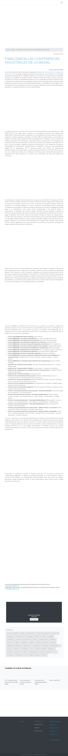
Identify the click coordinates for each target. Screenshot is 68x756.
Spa (25, 655)
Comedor (10, 639)
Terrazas (52, 639)
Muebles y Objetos (35, 642)
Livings (43, 636)
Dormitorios (20, 636)
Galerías (50, 636)
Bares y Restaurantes (28, 633)
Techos (44, 655)
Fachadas (10, 636)
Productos (54, 728)
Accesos (10, 652)
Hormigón (55, 633)
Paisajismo (18, 645)
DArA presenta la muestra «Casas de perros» (25, 682)
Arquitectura (39, 724)
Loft (55, 652)
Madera (53, 642)
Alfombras (45, 645)
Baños (17, 633)
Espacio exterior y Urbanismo (45, 648)
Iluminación (46, 633)
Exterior (37, 727)
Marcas (52, 725)
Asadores (36, 645)
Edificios (46, 642)
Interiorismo (38, 731)
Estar (38, 633)
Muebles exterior (34, 655)
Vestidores (18, 655)
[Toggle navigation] (61, 2)
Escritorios (27, 639)
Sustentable (24, 648)
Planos (37, 636)
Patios (9, 642)
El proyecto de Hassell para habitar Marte (41, 682)
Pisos (32, 648)
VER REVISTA (34, 619)
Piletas (35, 639)
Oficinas (18, 639)
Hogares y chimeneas (20, 642)
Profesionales (55, 721)
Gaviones (10, 655)
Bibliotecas (27, 645)
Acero (24, 652)
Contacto (53, 734)
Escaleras (29, 636)
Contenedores (33, 652)
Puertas (15, 648)
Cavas (9, 648)
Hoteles (17, 652)
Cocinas (10, 633)
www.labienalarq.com (12, 586)
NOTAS (22, 721)
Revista (52, 731)
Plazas (42, 652)
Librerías (10, 645)
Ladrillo (49, 652)
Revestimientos (55, 645)
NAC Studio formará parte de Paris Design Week (11, 682)
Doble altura (43, 639)
